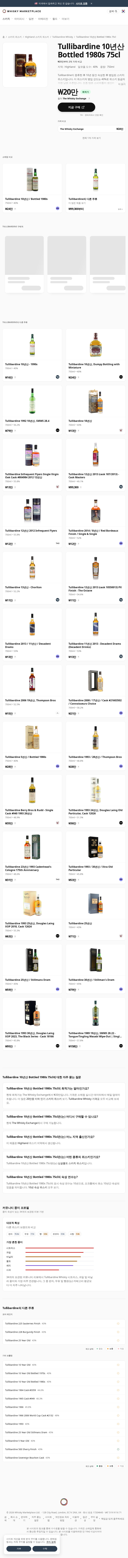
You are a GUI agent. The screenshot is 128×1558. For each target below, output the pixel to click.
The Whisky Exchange (24, 1123)
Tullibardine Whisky (62, 36)
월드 (54, 18)
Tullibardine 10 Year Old (17, 1364)
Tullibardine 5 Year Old (17, 1440)
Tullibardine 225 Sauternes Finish (22, 1323)
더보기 (65, 18)
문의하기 (24, 1518)
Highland (23, 1143)
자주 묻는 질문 (36, 1518)
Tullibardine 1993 (14, 1423)
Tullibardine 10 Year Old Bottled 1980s (25, 1381)
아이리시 (19, 18)
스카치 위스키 (15, 36)
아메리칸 (43, 18)
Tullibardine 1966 (14, 1407)
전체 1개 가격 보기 (91, 137)
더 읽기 (122, 84)
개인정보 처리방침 (62, 1518)
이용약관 (75, 1518)
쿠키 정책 (51, 1541)
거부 (19, 1548)
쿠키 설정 (94, 1518)
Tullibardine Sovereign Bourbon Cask (24, 1457)
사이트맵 (48, 1518)
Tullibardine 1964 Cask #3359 (20, 1390)
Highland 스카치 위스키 (37, 36)
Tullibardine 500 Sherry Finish (21, 1449)
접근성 (85, 1518)
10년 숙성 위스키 (37, 1187)
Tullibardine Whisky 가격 (83, 1099)
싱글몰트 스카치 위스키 (71, 1163)
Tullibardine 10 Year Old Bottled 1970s (25, 1373)
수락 (45, 1548)
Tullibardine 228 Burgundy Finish (22, 1331)
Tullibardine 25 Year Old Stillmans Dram (26, 1432)
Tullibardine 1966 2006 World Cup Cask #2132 (29, 1415)
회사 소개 (14, 1518)
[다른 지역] (123, 11)
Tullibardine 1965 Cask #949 (20, 1398)
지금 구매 (74, 107)
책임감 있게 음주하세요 (112, 1518)
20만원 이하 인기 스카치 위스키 (44, 1099)
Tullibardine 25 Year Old (17, 1340)
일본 (31, 18)
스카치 (6, 18)
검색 (5, 1518)
